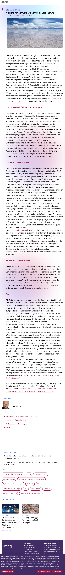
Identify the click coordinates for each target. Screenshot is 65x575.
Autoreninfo (6, 399)
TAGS (3, 469)
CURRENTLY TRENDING (9, 453)
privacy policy (55, 568)
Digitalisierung (13, 10)
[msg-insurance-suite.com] (4, 3)
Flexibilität (30, 484)
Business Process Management (13, 474)
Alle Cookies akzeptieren (43, 571)
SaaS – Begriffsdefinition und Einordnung (21, 416)
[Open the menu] (63, 2)
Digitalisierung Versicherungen (13, 484)
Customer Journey (9, 479)
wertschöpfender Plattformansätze (32, 493)
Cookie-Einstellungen (7, 571)
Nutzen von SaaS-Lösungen (16, 420)
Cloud (29, 474)
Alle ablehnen (57, 571)
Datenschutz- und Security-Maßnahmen (31, 479)
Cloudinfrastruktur (41, 474)
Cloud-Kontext (20, 230)
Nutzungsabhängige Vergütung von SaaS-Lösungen (30, 520)
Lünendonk (40, 484)
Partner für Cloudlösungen (11, 489)
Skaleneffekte (35, 489)
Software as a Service (10, 493)
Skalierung (47, 489)
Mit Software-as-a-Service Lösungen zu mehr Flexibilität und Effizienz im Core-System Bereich (10, 522)
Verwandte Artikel (8, 500)
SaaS (25, 489)
